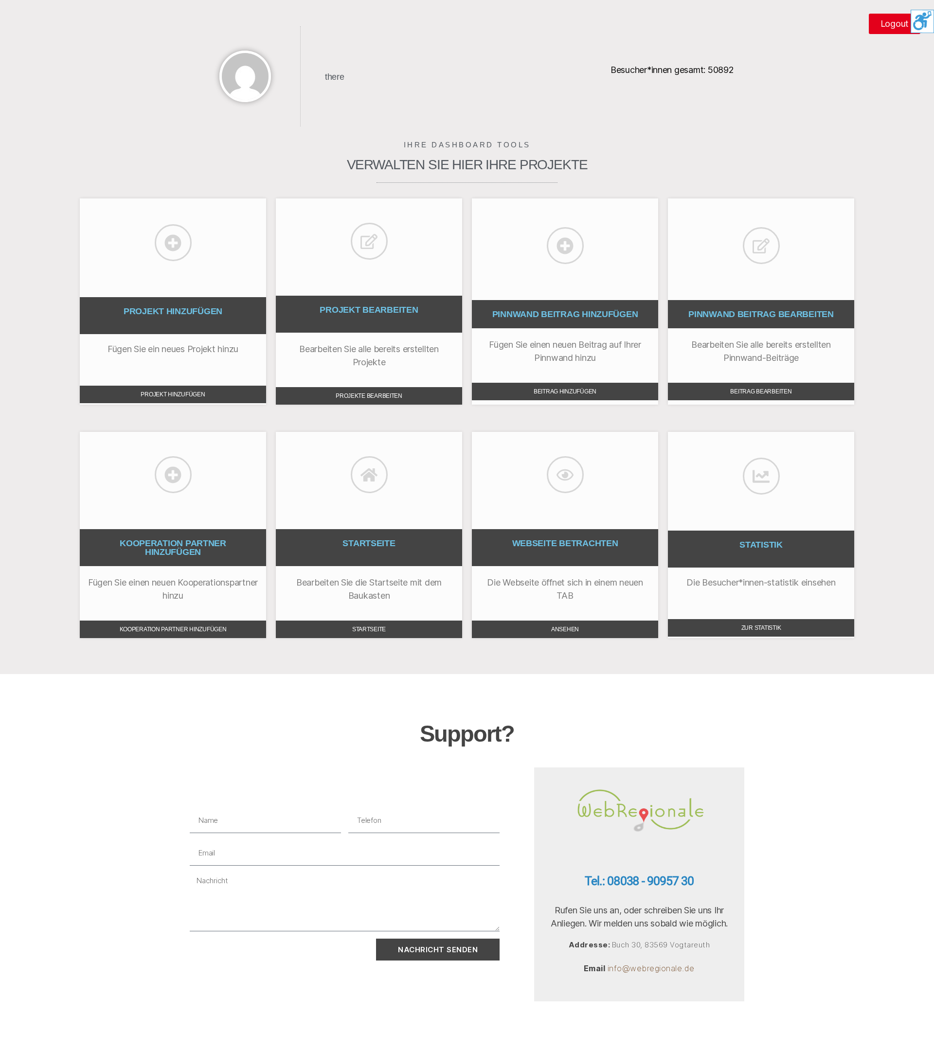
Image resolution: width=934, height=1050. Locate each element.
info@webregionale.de (651, 968)
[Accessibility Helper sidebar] (922, 21)
